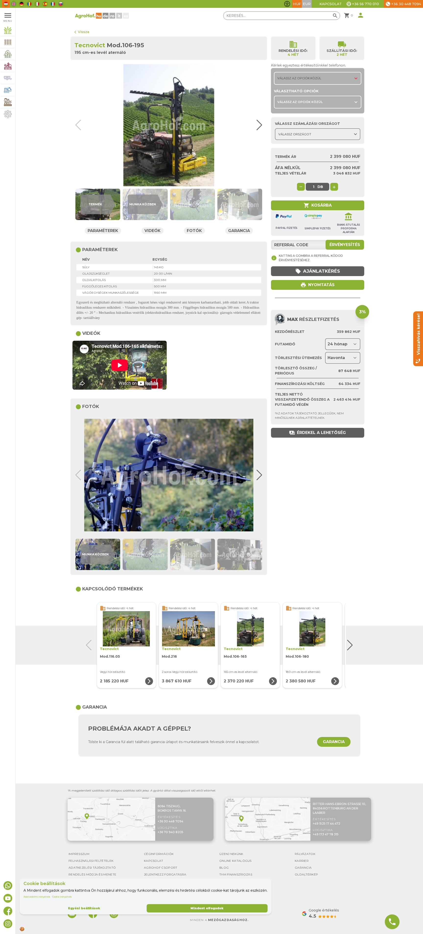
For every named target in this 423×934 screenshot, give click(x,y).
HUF (297, 4)
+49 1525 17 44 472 (326, 823)
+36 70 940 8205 (170, 832)
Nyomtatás (317, 285)
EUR (307, 4)
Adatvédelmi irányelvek (37, 896)
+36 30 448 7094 (170, 821)
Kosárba (318, 205)
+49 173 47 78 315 (326, 834)
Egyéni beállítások (84, 908)
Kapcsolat (330, 4)
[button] (257, 125)
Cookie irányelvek (62, 896)
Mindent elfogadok (206, 908)
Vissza (81, 32)
